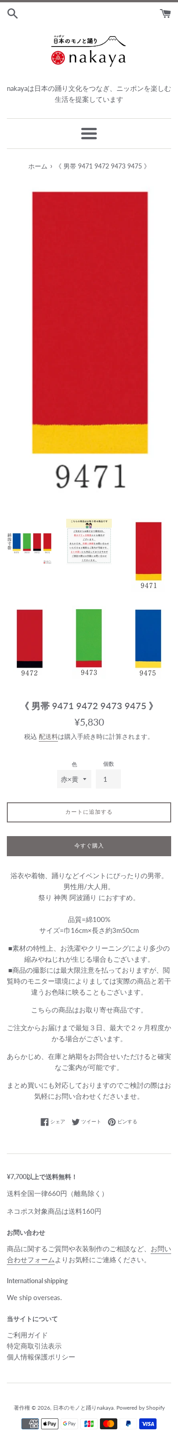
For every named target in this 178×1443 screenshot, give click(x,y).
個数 (108, 763)
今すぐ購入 (89, 845)
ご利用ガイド (27, 1335)
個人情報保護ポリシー (41, 1357)
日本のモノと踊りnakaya (83, 1407)
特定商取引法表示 (34, 1346)
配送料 (48, 736)
